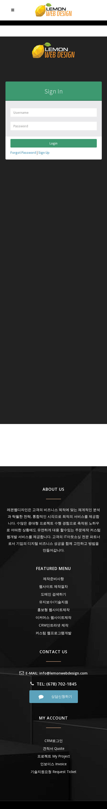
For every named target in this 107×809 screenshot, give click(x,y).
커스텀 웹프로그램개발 (53, 632)
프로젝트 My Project (53, 756)
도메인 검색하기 (53, 594)
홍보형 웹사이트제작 (53, 609)
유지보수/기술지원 (53, 602)
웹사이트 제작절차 (53, 586)
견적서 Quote (53, 748)
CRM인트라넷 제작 (53, 625)
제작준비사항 (53, 578)
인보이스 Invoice (53, 764)
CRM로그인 (54, 740)
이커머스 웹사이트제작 (53, 617)
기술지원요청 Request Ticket (53, 771)
